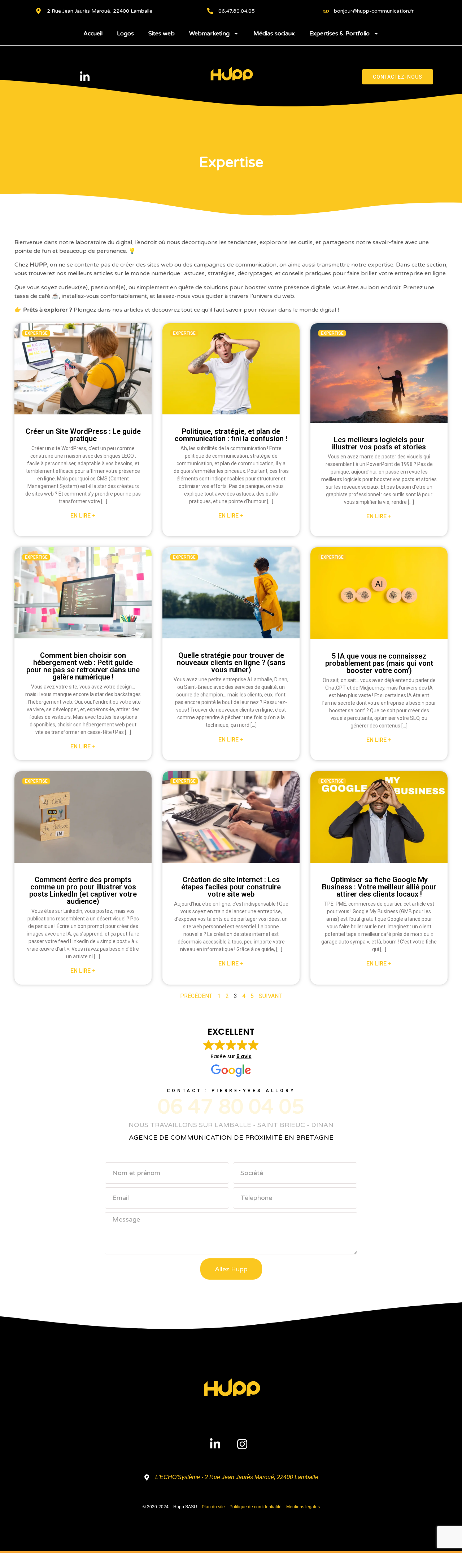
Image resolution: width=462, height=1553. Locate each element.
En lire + (83, 515)
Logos (125, 33)
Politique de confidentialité (256, 1506)
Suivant (270, 996)
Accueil (93, 33)
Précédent (196, 996)
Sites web (161, 33)
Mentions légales (303, 1506)
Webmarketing (209, 33)
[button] (231, 1052)
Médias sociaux (274, 33)
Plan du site (213, 1506)
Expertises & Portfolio (339, 33)
